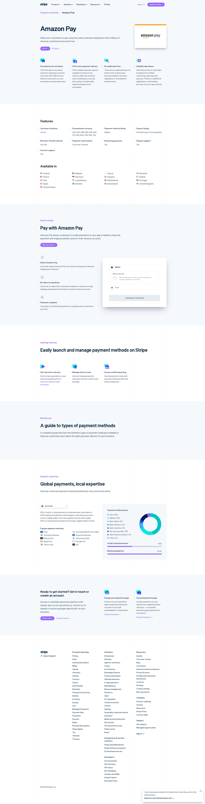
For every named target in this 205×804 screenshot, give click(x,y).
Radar (74, 722)
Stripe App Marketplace (114, 744)
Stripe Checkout (143, 617)
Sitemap (139, 685)
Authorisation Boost (80, 662)
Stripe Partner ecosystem (115, 748)
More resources (142, 692)
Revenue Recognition (81, 725)
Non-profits (109, 722)
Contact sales (155, 4)
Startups (108, 659)
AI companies (109, 699)
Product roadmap (143, 701)
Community (141, 666)
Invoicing (76, 699)
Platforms (108, 692)
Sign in (140, 4)
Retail (106, 732)
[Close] (200, 792)
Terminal (75, 735)
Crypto (75, 682)
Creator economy (111, 702)
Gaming (107, 709)
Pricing (107, 4)
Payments (76, 716)
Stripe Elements (111, 614)
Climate (75, 676)
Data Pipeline (77, 686)
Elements (76, 689)
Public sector (109, 729)
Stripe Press (141, 711)
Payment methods (49, 12)
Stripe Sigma (77, 729)
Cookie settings (143, 688)
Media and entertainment (114, 719)
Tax (73, 732)
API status (108, 767)
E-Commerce (109, 669)
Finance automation (112, 676)
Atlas (74, 659)
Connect (75, 679)
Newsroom (140, 708)
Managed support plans (146, 727)
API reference (110, 764)
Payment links (78, 712)
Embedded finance (112, 672)
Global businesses (111, 679)
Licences (140, 682)
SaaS (106, 696)
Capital (75, 669)
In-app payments (111, 682)
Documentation (110, 761)
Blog (138, 662)
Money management (112, 689)
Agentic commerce (112, 662)
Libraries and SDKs (112, 774)
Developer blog (110, 781)
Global (43, 132)
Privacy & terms (142, 672)
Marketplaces (110, 686)
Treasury (76, 739)
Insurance (108, 716)
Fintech (107, 706)
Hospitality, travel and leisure (116, 712)
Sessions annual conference (148, 669)
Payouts (75, 719)
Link (74, 706)
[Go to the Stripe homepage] (43, 652)
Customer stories (143, 659)
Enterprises (109, 656)
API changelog (110, 771)
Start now (46, 618)
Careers (139, 705)
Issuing (75, 702)
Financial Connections (81, 692)
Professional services (113, 725)
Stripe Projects (110, 777)
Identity (75, 696)
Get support (141, 724)
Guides (139, 656)
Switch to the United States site (158, 798)
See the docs (48, 245)
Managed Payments (80, 709)
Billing (74, 666)
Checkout (44, 384)
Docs (44, 48)
